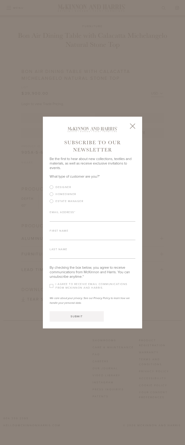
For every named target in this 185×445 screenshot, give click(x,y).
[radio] (92, 187)
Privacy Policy (101, 298)
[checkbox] (92, 195)
